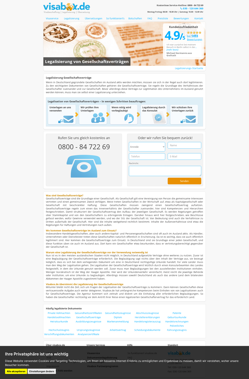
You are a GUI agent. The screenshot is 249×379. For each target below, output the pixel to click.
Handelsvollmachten (59, 317)
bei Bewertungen (194, 37)
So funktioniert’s (115, 18)
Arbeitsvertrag (118, 330)
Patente (177, 313)
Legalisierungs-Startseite (189, 68)
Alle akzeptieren (16, 371)
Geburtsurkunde (177, 317)
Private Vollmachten (59, 313)
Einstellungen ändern (41, 371)
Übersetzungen (93, 18)
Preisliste (163, 18)
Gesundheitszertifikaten (88, 313)
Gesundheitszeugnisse (118, 313)
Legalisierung (71, 18)
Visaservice (52, 18)
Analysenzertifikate (88, 334)
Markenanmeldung (118, 321)
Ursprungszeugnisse (88, 330)
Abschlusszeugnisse (147, 313)
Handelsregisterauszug (147, 321)
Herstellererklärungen (147, 317)
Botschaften (135, 18)
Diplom (118, 317)
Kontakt (198, 18)
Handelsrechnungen (177, 321)
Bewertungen (181, 18)
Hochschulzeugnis (59, 330)
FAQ (150, 18)
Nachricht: (134, 163)
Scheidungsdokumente (147, 330)
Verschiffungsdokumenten (59, 334)
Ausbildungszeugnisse (88, 321)
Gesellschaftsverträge (88, 317)
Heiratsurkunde (59, 321)
